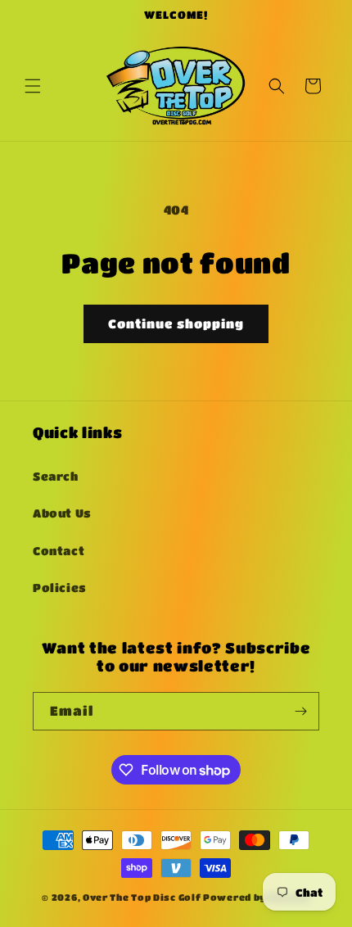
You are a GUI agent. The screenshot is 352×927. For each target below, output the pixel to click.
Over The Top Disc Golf (142, 897)
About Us (62, 512)
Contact (58, 550)
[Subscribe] (300, 711)
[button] (33, 86)
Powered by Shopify (256, 897)
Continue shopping (176, 323)
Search (56, 475)
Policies (60, 587)
